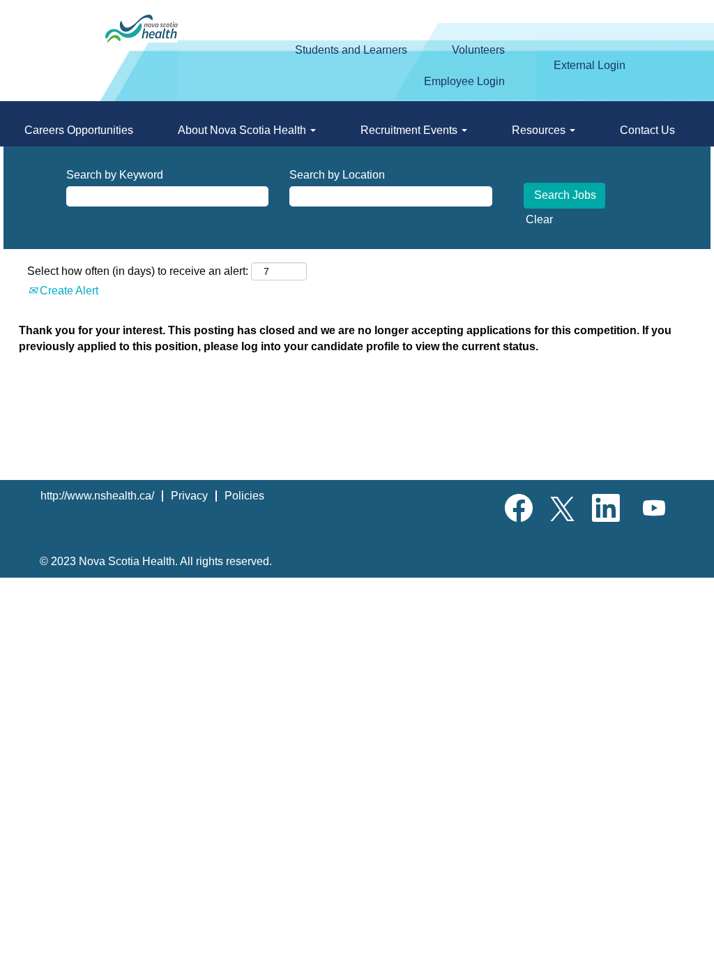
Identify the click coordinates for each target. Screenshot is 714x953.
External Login (589, 65)
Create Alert (67, 291)
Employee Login (464, 81)
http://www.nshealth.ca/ (97, 496)
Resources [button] (540, 130)
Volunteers (478, 50)
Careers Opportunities (78, 130)
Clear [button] (539, 219)
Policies (244, 496)
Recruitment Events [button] (410, 130)
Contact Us (647, 130)
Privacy (189, 496)
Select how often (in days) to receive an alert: (137, 271)
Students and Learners (351, 50)
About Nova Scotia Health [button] (243, 130)
